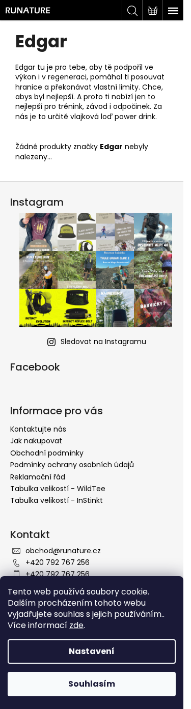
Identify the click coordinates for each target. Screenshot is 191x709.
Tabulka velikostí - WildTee (57, 489)
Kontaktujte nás (38, 429)
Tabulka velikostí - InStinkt (56, 500)
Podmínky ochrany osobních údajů (72, 465)
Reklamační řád (37, 477)
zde (76, 625)
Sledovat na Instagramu (103, 341)
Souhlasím (91, 684)
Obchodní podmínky (47, 453)
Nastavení (92, 651)
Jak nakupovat (36, 441)
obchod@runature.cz (63, 551)
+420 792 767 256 (57, 562)
